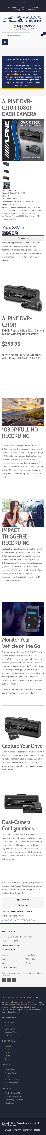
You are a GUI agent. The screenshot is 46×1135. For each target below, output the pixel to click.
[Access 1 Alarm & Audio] (23, 18)
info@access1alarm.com (11, 945)
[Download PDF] (16, 233)
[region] (23, 238)
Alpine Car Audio (14, 190)
